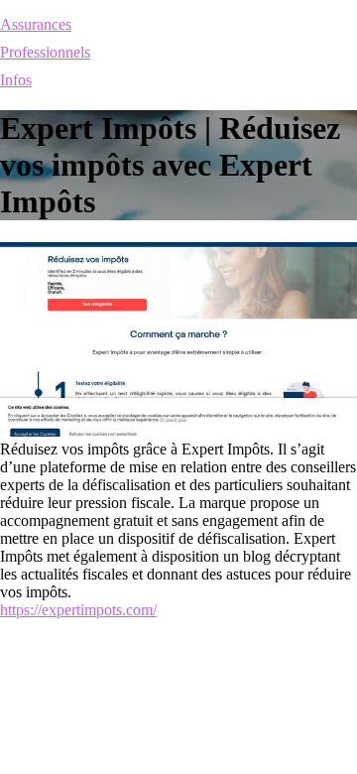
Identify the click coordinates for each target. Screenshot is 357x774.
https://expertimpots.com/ (78, 609)
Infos (16, 79)
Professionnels (45, 52)
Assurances (35, 24)
